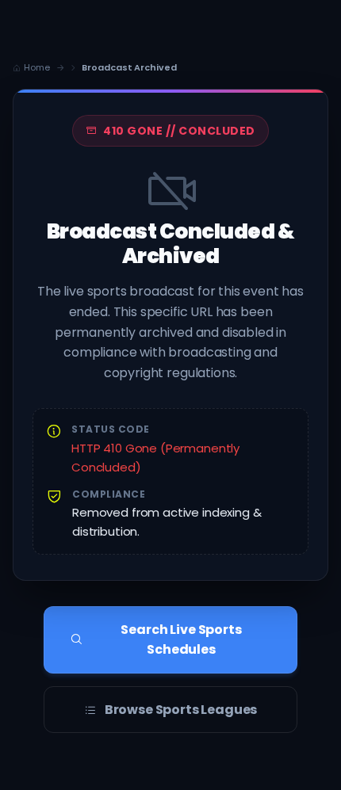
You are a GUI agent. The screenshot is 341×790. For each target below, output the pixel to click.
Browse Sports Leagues (181, 709)
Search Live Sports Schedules (181, 639)
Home (37, 67)
